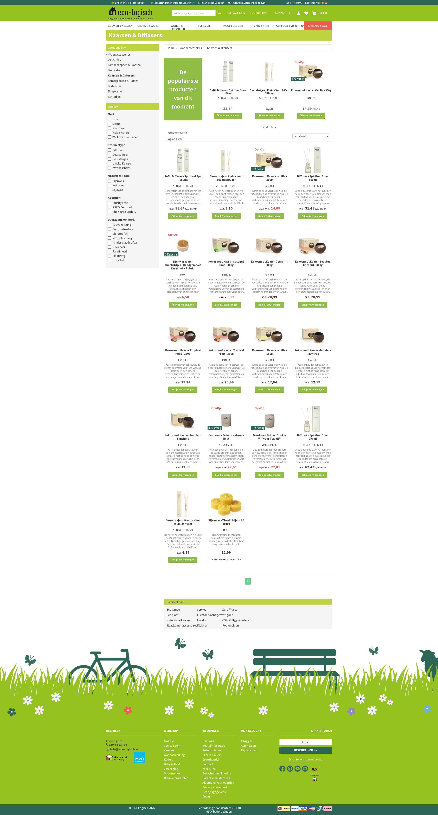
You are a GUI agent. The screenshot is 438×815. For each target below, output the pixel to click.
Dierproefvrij (120, 233)
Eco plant (172, 615)
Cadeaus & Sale (318, 25)
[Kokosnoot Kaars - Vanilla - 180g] (269, 334)
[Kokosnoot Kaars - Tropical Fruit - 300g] (226, 334)
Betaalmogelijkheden (216, 773)
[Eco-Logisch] (129, 11)
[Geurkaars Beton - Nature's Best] (226, 419)
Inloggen (247, 741)
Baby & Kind (261, 25)
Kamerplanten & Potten (123, 81)
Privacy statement (214, 787)
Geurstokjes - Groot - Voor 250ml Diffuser (183, 522)
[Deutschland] (326, 2)
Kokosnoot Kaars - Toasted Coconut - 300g (313, 263)
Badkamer (114, 86)
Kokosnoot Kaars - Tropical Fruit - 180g (183, 352)
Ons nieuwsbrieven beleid (306, 759)
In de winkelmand (229, 115)
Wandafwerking (174, 755)
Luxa (115, 119)
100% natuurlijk (122, 224)
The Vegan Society (124, 211)
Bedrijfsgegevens (214, 792)
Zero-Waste (229, 609)
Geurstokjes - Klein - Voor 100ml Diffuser (269, 91)
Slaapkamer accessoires (181, 625)
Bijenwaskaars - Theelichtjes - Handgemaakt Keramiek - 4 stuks (183, 265)
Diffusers (118, 150)
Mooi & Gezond (233, 25)
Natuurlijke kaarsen (178, 620)
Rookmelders (231, 625)
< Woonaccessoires (118, 54)
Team (206, 796)
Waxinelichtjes (121, 168)
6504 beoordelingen (219, 811)
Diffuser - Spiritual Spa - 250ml (312, 436)
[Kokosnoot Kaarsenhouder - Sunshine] (183, 419)
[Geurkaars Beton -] (269, 419)
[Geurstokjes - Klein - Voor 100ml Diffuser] (269, 71)
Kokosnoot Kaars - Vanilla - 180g (269, 352)
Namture (118, 128)
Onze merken (173, 773)
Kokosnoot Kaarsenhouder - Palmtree (312, 352)
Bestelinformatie (213, 746)
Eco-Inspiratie (260, 13)
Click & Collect (212, 755)
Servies (201, 609)
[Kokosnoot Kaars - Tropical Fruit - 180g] (183, 334)
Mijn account (249, 750)
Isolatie (169, 741)
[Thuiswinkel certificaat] (116, 757)
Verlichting (114, 59)
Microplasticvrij (122, 238)
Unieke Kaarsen (122, 163)
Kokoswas (119, 185)
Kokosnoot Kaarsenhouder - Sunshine (183, 436)
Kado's (168, 759)
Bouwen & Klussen (120, 25)
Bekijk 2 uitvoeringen (313, 389)
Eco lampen (173, 609)
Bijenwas (118, 181)
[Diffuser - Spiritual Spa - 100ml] (313, 160)
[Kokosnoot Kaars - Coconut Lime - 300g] (226, 245)
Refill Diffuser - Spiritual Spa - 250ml (228, 91)
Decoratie (114, 70)
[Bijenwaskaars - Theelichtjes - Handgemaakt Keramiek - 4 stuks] (183, 245)
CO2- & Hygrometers (235, 620)
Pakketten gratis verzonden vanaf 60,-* (173, 2)
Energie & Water (148, 25)
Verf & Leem (172, 746)
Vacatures (209, 769)
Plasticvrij (118, 256)
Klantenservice (313, 2)
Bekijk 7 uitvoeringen (269, 216)
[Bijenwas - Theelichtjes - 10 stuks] (226, 504)
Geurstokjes (120, 159)
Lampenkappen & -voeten (124, 65)
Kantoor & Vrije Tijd (290, 25)
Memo (116, 123)
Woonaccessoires (191, 48)
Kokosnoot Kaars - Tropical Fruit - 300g (226, 352)
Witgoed (227, 615)
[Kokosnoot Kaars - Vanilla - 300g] (311, 71)
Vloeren (169, 750)
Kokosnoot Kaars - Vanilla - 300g (311, 90)
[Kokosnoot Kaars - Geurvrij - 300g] (269, 245)
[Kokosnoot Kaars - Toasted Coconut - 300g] (313, 245)
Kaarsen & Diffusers (121, 75)
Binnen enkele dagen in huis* (130, 2)
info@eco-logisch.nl (124, 749)
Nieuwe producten (176, 778)
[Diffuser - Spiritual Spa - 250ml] (313, 419)
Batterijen (114, 97)
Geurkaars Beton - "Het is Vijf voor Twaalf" (269, 436)
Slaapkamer (115, 91)
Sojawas (117, 190)
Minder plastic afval (124, 242)
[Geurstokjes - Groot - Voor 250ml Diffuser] (183, 504)
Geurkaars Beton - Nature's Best (226, 436)
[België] (323, 2)
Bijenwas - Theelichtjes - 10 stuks (226, 522)
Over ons (208, 741)
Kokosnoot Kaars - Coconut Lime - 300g (226, 263)
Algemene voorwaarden (218, 783)
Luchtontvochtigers (209, 615)
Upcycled (118, 260)
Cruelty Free (120, 203)
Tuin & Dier (205, 25)
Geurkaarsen (120, 154)
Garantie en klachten (216, 778)
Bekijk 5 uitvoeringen (183, 216)
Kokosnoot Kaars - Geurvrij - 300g (269, 263)
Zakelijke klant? (294, 2)
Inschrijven (304, 750)
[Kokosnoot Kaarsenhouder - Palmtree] (313, 334)
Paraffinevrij (119, 251)
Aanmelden (248, 746)
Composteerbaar (123, 229)
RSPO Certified (122, 207)
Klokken (202, 625)
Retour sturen (211, 750)
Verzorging (171, 769)
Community (283, 13)
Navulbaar (118, 247)
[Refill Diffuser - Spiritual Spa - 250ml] (228, 71)
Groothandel (210, 759)
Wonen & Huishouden (177, 27)
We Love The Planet (125, 137)
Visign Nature (121, 132)
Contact (207, 764)
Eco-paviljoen (235, 13)
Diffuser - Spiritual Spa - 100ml (312, 178)
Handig (201, 620)
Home (171, 48)
